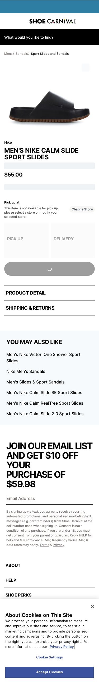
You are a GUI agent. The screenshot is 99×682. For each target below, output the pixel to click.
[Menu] (8, 21)
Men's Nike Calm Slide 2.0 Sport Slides (45, 413)
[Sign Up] (87, 499)
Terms (44, 545)
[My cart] (92, 21)
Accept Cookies (49, 672)
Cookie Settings (49, 657)
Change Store (82, 209)
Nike (8, 142)
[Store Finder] (20, 21)
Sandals (22, 54)
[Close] (92, 606)
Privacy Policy (62, 646)
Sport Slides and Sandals (50, 54)
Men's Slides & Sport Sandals (35, 382)
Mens (8, 54)
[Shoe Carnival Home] (52, 21)
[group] (26, 240)
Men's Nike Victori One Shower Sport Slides (43, 357)
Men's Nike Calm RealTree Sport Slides (44, 403)
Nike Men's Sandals (25, 371)
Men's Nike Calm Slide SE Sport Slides (44, 392)
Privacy (58, 545)
